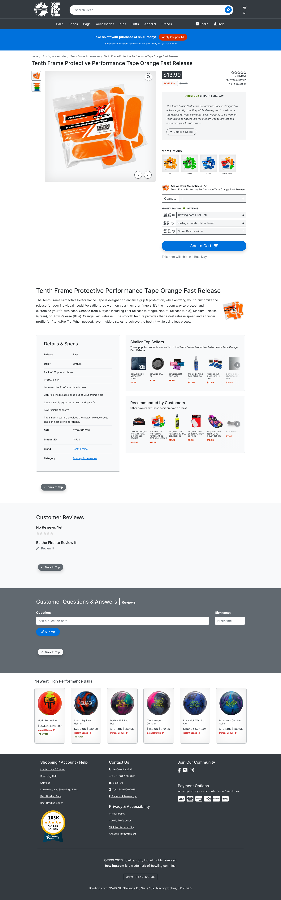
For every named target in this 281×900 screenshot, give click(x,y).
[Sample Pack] (227, 163)
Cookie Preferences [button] (120, 820)
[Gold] (170, 163)
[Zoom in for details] (148, 77)
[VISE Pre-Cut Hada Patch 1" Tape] (215, 363)
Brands (167, 24)
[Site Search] (228, 9)
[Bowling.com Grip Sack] (177, 363)
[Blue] (208, 163)
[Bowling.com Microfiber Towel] (139, 363)
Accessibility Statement (122, 833)
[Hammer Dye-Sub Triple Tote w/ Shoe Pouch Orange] (139, 421)
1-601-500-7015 (125, 776)
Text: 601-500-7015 (123, 789)
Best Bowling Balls (50, 796)
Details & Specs (182, 131)
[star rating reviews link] (234, 72)
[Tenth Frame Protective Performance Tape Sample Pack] (158, 421)
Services (45, 782)
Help (221, 24)
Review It (46, 548)
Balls (59, 24)
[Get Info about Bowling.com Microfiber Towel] (172, 223)
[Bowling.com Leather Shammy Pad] (234, 363)
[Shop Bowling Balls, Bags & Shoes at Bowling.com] (47, 10)
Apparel (150, 24)
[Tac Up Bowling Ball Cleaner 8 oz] (196, 363)
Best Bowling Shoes (51, 803)
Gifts (135, 24)
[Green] (189, 163)
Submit (49, 632)
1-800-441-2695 (121, 769)
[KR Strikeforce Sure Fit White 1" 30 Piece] (196, 421)
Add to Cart (202, 245)
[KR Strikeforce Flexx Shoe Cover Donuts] (215, 421)
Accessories (105, 24)
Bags (87, 24)
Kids (122, 24)
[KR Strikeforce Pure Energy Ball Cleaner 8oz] (177, 421)
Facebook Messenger (123, 796)
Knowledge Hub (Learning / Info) (59, 789)
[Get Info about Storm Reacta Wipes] (173, 231)
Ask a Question (237, 83)
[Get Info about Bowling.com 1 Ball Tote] (173, 215)
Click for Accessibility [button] (121, 827)
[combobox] (148, 10)
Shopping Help (48, 776)
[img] (216, 799)
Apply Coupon (171, 37)
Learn (204, 24)
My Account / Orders (52, 769)
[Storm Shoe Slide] (234, 421)
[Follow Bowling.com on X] (186, 771)
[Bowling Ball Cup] (158, 363)
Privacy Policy (117, 813)
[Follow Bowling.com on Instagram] (192, 771)
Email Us (117, 782)
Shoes (73, 24)
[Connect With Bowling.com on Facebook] (180, 771)
